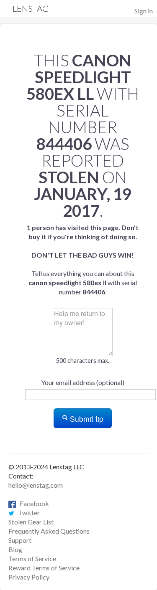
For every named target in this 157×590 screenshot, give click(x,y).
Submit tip (85, 418)
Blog (15, 549)
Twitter (27, 513)
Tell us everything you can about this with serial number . (83, 259)
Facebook (32, 503)
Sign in (143, 11)
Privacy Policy (28, 577)
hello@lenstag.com (35, 485)
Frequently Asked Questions (49, 531)
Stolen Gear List (31, 522)
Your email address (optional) (82, 382)
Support (19, 540)
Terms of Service (32, 558)
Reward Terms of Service (44, 568)
